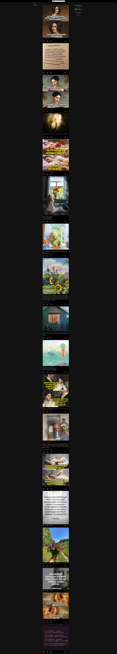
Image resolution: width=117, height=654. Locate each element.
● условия (78, 13)
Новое (34, 3)
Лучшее (35, 5)
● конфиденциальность (79, 12)
